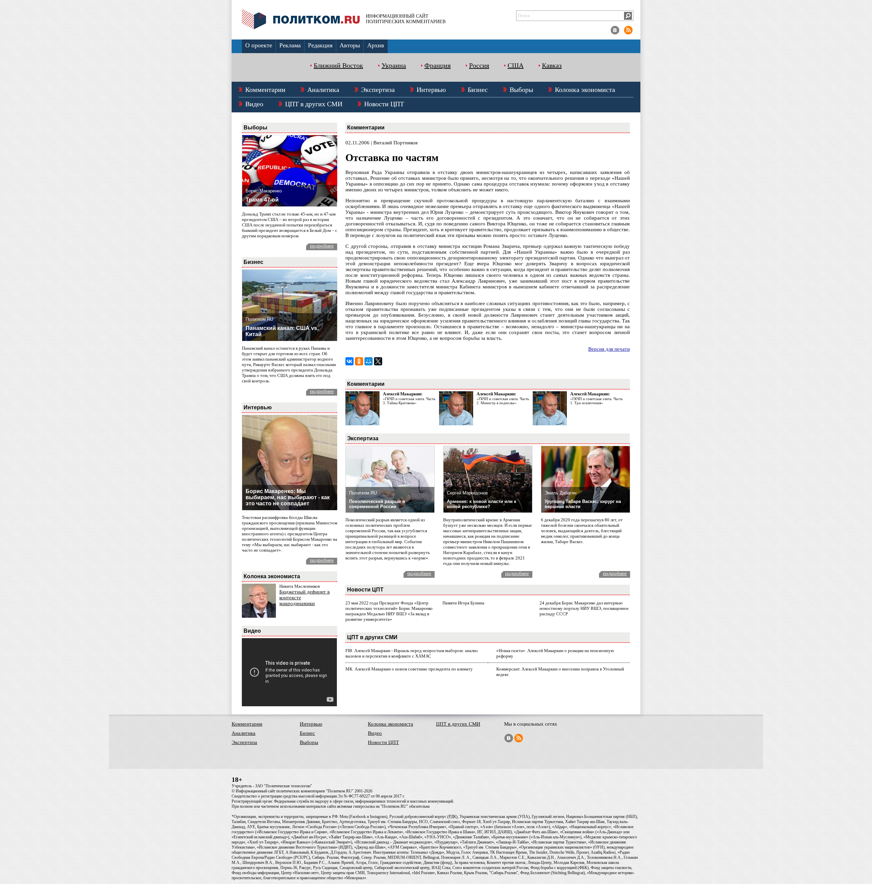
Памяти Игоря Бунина (463, 602)
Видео (254, 104)
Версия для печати (609, 349)
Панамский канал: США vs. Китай (282, 331)
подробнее (322, 246)
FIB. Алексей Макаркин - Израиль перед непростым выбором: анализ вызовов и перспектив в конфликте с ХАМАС (411, 653)
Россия (479, 65)
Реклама (290, 45)
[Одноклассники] (359, 361)
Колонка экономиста (585, 89)
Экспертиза (378, 89)
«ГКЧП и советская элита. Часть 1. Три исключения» (596, 401)
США (516, 65)
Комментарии (265, 89)
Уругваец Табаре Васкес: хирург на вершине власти (583, 504)
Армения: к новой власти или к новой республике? (481, 504)
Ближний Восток (338, 65)
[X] (378, 361)
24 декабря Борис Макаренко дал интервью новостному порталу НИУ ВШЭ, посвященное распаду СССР (584, 608)
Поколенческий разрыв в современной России (377, 504)
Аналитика (323, 89)
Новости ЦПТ (384, 104)
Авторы (350, 45)
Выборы (521, 89)
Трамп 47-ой (262, 200)
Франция (437, 65)
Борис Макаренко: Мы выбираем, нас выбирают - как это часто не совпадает (288, 497)
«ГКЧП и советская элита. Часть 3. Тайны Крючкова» (409, 401)
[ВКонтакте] (349, 361)
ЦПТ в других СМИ (313, 104)
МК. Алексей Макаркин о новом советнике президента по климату (409, 669)
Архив (375, 45)
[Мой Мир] (368, 361)
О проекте (258, 45)
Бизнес (478, 89)
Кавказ (552, 65)
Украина (394, 65)
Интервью (431, 89)
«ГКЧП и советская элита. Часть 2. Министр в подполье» (503, 401)
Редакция (320, 45)
